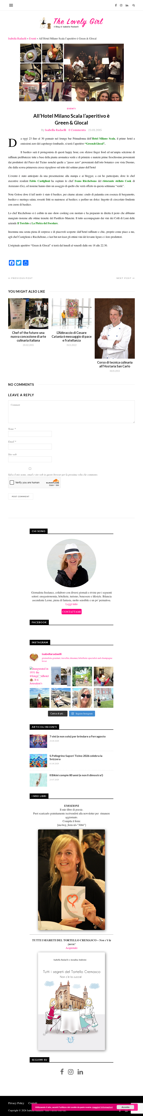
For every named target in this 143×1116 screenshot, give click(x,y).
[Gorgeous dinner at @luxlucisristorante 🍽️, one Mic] (39, 698)
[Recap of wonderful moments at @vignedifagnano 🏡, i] (82, 676)
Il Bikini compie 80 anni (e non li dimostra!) (76, 775)
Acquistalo (71, 948)
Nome (12, 428)
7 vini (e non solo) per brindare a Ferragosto (78, 736)
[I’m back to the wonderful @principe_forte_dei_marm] (82, 698)
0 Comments (77, 130)
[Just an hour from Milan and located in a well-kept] (104, 698)
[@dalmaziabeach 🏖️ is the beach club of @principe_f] (61, 698)
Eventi (32, 38)
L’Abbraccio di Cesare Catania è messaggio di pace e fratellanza (72, 336)
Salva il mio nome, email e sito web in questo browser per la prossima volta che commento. (53, 474)
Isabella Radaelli (17, 38)
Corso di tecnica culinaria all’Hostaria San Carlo (115, 364)
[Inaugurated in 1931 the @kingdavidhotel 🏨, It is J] (39, 676)
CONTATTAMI (71, 611)
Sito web (12, 454)
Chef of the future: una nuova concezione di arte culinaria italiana (28, 336)
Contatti (32, 1103)
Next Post (124, 278)
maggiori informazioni (102, 1107)
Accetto (125, 1107)
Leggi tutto (72, 604)
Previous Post (22, 278)
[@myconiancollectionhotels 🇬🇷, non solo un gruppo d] (61, 676)
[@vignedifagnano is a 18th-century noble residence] (104, 676)
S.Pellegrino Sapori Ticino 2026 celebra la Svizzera (76, 757)
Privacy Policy (16, 1103)
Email (12, 441)
